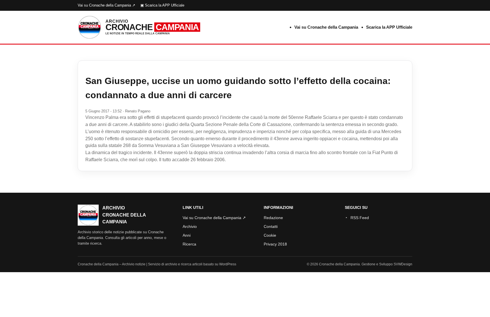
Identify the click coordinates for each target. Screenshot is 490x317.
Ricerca (189, 244)
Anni (187, 235)
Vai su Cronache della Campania (326, 27)
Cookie (270, 235)
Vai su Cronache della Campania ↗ (106, 5)
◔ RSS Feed (357, 217)
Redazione (273, 217)
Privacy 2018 (275, 244)
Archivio (190, 226)
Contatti (271, 226)
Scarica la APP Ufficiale (389, 27)
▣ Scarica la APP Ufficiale (162, 5)
